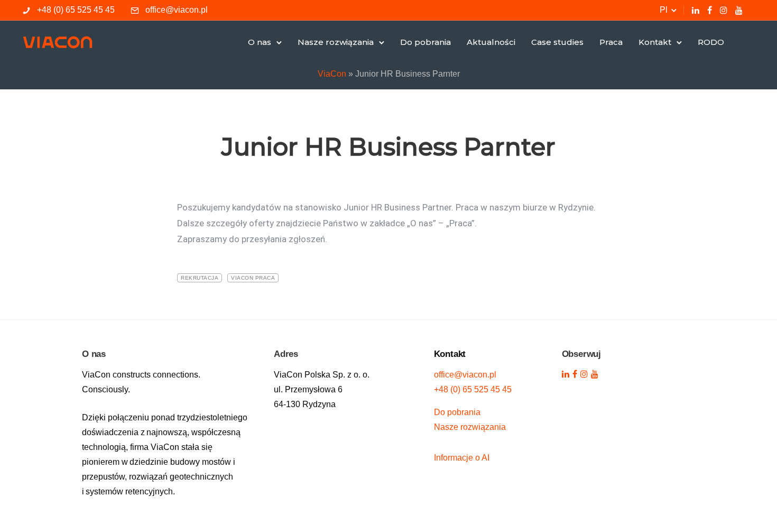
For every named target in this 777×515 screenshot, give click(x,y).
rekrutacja (199, 278)
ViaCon (332, 73)
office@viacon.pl (176, 9)
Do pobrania (425, 42)
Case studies (557, 42)
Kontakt (655, 42)
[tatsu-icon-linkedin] (695, 10)
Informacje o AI (461, 457)
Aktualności (491, 42)
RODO (711, 42)
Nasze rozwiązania (336, 42)
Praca (611, 42)
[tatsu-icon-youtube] (739, 10)
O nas (259, 42)
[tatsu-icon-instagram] (723, 10)
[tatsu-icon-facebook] (709, 10)
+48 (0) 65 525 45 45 (76, 9)
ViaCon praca (253, 278)
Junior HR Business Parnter (388, 147)
